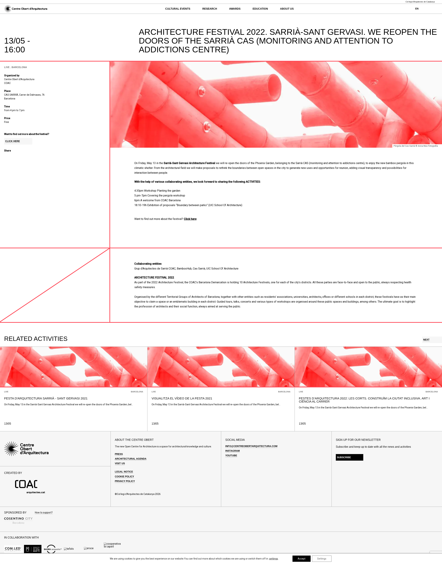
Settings (321, 558)
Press (119, 454)
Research (209, 8)
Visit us (120, 463)
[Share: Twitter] (12, 157)
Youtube (231, 455)
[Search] (55, 9)
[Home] (25, 9)
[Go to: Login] (429, 8)
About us (287, 8)
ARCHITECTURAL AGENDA (130, 458)
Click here (190, 219)
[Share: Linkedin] (18, 157)
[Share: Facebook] (6, 157)
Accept (301, 558)
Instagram (232, 450)
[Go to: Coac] (30, 493)
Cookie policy (124, 476)
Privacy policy (125, 481)
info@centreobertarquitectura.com (251, 446)
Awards (235, 8)
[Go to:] (13, 549)
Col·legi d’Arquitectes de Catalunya (420, 2)
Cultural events (177, 8)
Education (260, 8)
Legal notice (124, 471)
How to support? (44, 512)
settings (273, 558)
